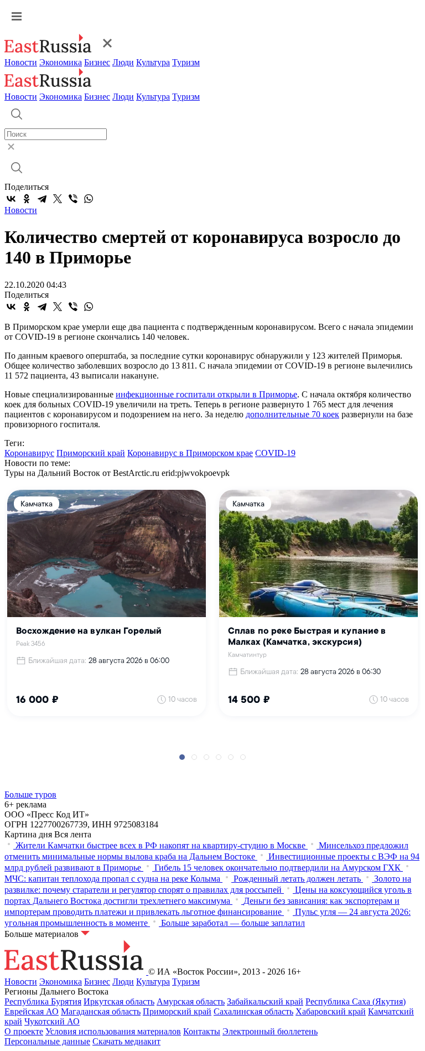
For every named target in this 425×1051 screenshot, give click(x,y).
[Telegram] (42, 198)
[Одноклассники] (26, 198)
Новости (20, 62)
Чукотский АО (52, 1021)
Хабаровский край (331, 1011)
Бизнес (97, 62)
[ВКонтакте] (11, 198)
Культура (153, 62)
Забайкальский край (265, 1001)
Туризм (186, 62)
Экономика (60, 62)
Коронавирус (29, 453)
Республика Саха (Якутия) (355, 1001)
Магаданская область (101, 1011)
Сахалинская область (253, 1011)
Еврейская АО (31, 1011)
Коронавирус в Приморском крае (190, 453)
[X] (57, 198)
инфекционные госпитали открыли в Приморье (206, 394)
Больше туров (30, 794)
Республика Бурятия (42, 1001)
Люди (123, 62)
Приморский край (90, 453)
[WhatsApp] (88, 198)
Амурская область (191, 1001)
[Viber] (73, 198)
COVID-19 (275, 453)
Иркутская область (119, 1001)
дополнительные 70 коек (292, 414)
